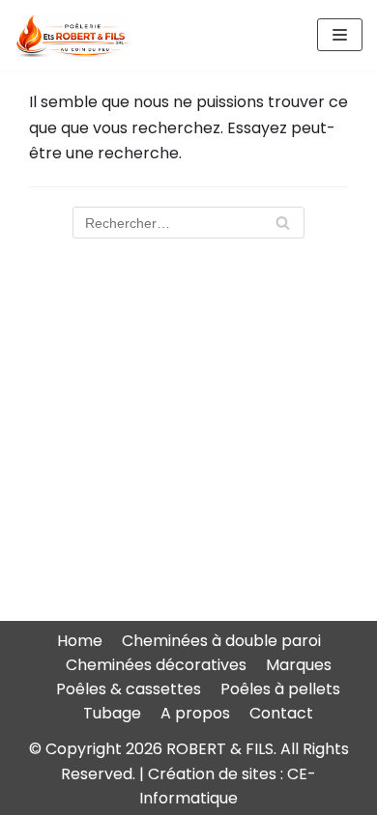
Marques (299, 665)
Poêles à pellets (280, 689)
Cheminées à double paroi (221, 641)
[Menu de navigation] (339, 34)
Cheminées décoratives (156, 665)
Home (79, 641)
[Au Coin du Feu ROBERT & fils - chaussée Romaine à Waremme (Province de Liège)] (72, 35)
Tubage (112, 713)
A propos (195, 713)
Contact (281, 713)
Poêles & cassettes (128, 689)
